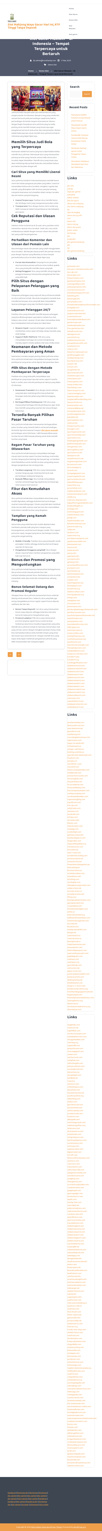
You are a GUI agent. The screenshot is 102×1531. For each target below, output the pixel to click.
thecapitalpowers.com (76, 647)
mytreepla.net (73, 1205)
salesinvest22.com (75, 1323)
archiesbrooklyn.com (76, 873)
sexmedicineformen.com (77, 624)
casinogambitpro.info (76, 283)
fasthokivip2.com (74, 387)
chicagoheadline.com (75, 1039)
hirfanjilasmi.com (74, 585)
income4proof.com (75, 1069)
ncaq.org (71, 1081)
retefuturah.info (74, 1276)
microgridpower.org (75, 594)
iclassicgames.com (75, 381)
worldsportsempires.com (77, 538)
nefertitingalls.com (75, 1063)
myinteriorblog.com (75, 1347)
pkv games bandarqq (75, 242)
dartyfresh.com (73, 1089)
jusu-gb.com (72, 272)
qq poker (25, 1504)
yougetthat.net (73, 369)
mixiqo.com (72, 597)
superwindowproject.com (77, 953)
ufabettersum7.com (75, 671)
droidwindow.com (74, 1338)
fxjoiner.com (72, 1427)
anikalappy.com (73, 1255)
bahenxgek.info (73, 298)
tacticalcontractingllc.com (78, 644)
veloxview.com (73, 698)
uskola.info (71, 1294)
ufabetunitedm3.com (76, 680)
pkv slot (70, 185)
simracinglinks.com (75, 778)
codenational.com (74, 1436)
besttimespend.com (75, 573)
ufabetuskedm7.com (75, 686)
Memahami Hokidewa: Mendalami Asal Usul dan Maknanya (80, 164)
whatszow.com (73, 1128)
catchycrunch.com (74, 1057)
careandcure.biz (73, 576)
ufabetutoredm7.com (76, 692)
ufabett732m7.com (75, 1332)
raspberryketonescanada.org (79, 1368)
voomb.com (72, 470)
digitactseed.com (74, 1152)
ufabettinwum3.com (75, 677)
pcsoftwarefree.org (75, 1095)
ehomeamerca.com (75, 1131)
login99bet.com (73, 1030)
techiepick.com (73, 1353)
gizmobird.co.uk (73, 731)
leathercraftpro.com (75, 591)
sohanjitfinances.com (76, 636)
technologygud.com (75, 511)
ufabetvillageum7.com (76, 1237)
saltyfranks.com (74, 808)
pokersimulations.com (76, 1208)
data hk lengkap (73, 212)
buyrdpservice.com (75, 360)
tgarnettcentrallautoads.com (79, 755)
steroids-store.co (74, 891)
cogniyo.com (72, 579)
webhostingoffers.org (76, 1125)
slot (69, 218)
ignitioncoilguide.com (76, 1453)
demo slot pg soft (74, 215)
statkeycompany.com (76, 793)
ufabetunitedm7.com (75, 683)
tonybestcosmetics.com (77, 1421)
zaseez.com (72, 1054)
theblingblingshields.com (77, 440)
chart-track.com (74, 852)
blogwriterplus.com (75, 278)
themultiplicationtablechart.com (80, 997)
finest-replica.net (74, 1314)
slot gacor (73, 34)
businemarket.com (75, 405)
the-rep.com (72, 805)
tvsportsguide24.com (76, 476)
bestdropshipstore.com (77, 1140)
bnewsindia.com (73, 1350)
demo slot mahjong (75, 203)
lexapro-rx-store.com (76, 985)
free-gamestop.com (75, 328)
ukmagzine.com (73, 334)
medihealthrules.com (76, 1370)
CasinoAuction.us (74, 938)
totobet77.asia (73, 656)
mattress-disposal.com (76, 499)
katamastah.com (74, 544)
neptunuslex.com (74, 740)
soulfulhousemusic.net (76, 639)
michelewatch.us (74, 746)
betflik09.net (72, 1078)
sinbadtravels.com (74, 331)
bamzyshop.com (74, 1356)
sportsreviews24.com (76, 479)
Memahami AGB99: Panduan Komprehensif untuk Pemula (80, 117)
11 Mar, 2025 (66, 60)
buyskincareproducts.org (77, 988)
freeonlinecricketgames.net (78, 864)
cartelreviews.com (75, 1143)
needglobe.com (73, 600)
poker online (72, 230)
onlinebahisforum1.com (77, 1036)
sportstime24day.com (76, 434)
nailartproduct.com (75, 1149)
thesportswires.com (75, 425)
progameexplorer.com (76, 1439)
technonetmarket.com (76, 1285)
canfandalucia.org (74, 1379)
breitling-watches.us (75, 752)
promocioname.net (75, 858)
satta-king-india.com (75, 1169)
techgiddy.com (73, 307)
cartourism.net (73, 968)
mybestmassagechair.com (78, 920)
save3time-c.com (74, 763)
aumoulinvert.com (74, 947)
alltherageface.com (75, 1433)
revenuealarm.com (75, 1447)
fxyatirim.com (73, 1116)
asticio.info (71, 553)
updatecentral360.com (76, 541)
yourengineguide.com (76, 1382)
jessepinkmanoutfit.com (77, 343)
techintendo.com (74, 1134)
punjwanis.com (73, 266)
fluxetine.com (73, 926)
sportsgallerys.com (75, 449)
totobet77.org (73, 659)
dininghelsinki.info (74, 1258)
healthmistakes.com (75, 520)
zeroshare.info (73, 820)
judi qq (70, 188)
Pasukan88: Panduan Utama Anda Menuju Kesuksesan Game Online (79, 139)
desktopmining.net (74, 979)
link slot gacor (73, 200)
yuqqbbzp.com (73, 1178)
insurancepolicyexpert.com (78, 790)
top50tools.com (74, 802)
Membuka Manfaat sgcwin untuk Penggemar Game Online (78, 152)
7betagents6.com (74, 1181)
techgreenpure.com (75, 1137)
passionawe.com (74, 606)
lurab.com (71, 1450)
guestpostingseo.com (76, 280)
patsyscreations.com (76, 1066)
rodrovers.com (73, 1163)
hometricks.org (73, 588)
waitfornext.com (74, 1299)
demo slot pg (72, 224)
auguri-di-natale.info (75, 743)
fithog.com (71, 897)
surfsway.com (73, 1146)
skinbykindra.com (74, 1430)
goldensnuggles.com (75, 354)
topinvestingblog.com (76, 799)
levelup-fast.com (74, 1202)
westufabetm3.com (75, 701)
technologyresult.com (76, 1122)
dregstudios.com (74, 840)
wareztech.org (73, 337)
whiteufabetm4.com (75, 1252)
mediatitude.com (74, 772)
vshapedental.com (74, 1376)
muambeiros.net (74, 876)
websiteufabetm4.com (76, 1249)
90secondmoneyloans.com (78, 1157)
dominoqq (71, 233)
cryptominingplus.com (76, 393)
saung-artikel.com (74, 384)
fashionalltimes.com (75, 1409)
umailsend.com (73, 346)
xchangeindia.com (74, 1394)
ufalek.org (71, 496)
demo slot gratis (74, 227)
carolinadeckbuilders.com (77, 796)
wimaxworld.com (74, 861)
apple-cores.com (74, 971)
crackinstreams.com (75, 1187)
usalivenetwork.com (75, 310)
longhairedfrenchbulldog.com (79, 399)
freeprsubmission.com (76, 1341)
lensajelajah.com (74, 1075)
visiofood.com (73, 1335)
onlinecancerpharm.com (77, 494)
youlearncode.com (75, 1113)
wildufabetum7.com (75, 707)
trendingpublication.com (77, 662)
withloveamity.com (75, 1110)
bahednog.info (73, 295)
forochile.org (72, 849)
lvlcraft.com (72, 1154)
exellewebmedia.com (76, 325)
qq (68, 209)
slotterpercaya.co (74, 630)
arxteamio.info (73, 559)
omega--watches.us (75, 749)
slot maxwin (23, 1498)
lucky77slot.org (73, 485)
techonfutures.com (75, 1362)
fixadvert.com (73, 757)
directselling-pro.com (76, 1444)
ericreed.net (72, 923)
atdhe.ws (71, 911)
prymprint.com (73, 568)
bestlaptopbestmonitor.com (79, 900)
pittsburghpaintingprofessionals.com (82, 609)
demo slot (71, 221)
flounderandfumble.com (77, 1270)
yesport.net (72, 363)
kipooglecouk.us (73, 941)
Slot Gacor (73, 14)
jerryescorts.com (74, 464)
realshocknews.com (75, 514)
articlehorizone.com (75, 1175)
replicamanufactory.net (77, 1211)
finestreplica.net (74, 1267)
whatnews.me (73, 1308)
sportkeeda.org (73, 570)
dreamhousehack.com (76, 1400)
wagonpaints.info (74, 1297)
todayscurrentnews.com (77, 653)
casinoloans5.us (73, 935)
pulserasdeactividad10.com (78, 974)
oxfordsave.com (74, 378)
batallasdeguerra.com (76, 837)
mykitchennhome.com (76, 944)
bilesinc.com (72, 823)
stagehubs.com (73, 1024)
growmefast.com (74, 488)
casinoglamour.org (75, 1000)
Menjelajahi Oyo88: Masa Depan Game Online (79, 128)
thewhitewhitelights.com (77, 908)
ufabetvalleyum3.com (76, 695)
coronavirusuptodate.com (78, 1184)
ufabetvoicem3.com (75, 1240)
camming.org (72, 1042)
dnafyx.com (72, 1101)
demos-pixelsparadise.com (78, 769)
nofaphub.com (73, 1060)
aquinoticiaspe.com (75, 396)
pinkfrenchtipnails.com (76, 443)
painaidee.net (72, 417)
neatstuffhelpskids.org (76, 843)
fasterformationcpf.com (77, 352)
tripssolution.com (74, 1166)
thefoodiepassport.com (77, 950)
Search (74, 86)
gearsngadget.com (75, 1193)
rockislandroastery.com (77, 1442)
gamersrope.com (74, 322)
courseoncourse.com (76, 289)
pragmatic (71, 239)
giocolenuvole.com (75, 1104)
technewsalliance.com (76, 1282)
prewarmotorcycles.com (77, 775)
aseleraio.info (73, 550)
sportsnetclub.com (75, 372)
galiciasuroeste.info (75, 834)
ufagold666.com (74, 1344)
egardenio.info (73, 556)
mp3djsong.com (73, 734)
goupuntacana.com (75, 1048)
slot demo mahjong (75, 206)
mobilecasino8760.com (76, 929)
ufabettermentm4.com (76, 668)
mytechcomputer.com (76, 1456)
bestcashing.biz (73, 867)
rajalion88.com (73, 1045)
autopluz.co (72, 760)
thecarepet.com (73, 275)
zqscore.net (72, 547)
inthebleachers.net (75, 982)
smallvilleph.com (74, 831)
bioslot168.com (73, 1459)
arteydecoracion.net (75, 894)
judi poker (71, 194)
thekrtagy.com (73, 1391)
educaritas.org (73, 1072)
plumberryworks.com (76, 612)
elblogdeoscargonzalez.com (78, 885)
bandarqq (11, 1492)
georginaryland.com (75, 902)
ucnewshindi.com (74, 316)
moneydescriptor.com (76, 411)
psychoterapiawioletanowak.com (81, 615)
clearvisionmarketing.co (77, 1302)
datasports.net (73, 455)
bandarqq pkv (32, 1501)
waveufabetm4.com (75, 1243)
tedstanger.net (73, 1288)
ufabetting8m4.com (75, 1226)
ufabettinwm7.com (75, 674)
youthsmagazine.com (76, 414)
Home (71, 8)
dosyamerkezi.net (74, 781)
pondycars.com (73, 1359)
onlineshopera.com (75, 1086)
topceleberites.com (75, 1223)
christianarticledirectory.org (78, 1006)
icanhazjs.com (73, 959)
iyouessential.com (74, 1107)
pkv (68, 236)
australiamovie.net (75, 728)
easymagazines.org (75, 582)
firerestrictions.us (74, 870)
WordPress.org (79, 1527)
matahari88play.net (75, 408)
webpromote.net (74, 888)
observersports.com (75, 390)
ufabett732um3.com (75, 1291)
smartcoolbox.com (75, 633)
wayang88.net (73, 1246)
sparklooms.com (74, 641)
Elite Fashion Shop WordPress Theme (46, 1527)
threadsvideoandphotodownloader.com (83, 304)
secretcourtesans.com (76, 1033)
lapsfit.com (72, 1199)
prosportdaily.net (74, 1320)
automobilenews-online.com (79, 1406)
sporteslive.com (74, 437)
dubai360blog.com (75, 482)
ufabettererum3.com (76, 665)
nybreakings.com (74, 1385)
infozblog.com (73, 879)
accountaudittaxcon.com (77, 565)
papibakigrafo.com (75, 956)
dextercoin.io (72, 1003)
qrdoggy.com (72, 508)
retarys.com (72, 349)
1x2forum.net (72, 1027)
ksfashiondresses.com (76, 523)
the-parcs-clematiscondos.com (80, 269)
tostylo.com (72, 366)
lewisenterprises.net (75, 1092)
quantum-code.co (74, 1305)
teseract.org (72, 1326)
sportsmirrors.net (74, 452)
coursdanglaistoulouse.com (78, 737)
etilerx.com (72, 1264)
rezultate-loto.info (75, 1214)
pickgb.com (71, 517)
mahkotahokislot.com (76, 491)
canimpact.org (73, 962)
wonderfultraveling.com (77, 855)
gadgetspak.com (74, 1190)
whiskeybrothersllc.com (77, 704)
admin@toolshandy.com (46, 60)
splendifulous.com (74, 1217)
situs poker (44, 1504)
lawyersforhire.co (74, 402)
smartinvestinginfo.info (77, 1279)
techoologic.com (74, 1365)
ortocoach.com (73, 603)
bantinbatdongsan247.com (78, 292)
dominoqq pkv (22, 1492)
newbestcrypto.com (75, 375)
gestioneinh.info (73, 1317)
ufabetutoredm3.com (76, 689)
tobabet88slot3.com (75, 650)
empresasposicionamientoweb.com (82, 1418)
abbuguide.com (73, 1119)
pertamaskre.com (74, 301)
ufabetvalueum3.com (76, 1231)
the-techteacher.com (76, 1403)
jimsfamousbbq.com (75, 722)
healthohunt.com (74, 1273)
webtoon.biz (72, 423)
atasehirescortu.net (75, 458)
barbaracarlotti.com (75, 976)
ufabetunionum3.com (76, 1228)
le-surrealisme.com (75, 784)
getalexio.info (73, 562)
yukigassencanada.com (76, 1172)
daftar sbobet (73, 197)
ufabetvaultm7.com (75, 1234)
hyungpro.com (73, 428)
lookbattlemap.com (75, 357)
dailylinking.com (73, 1098)
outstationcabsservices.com (79, 1388)
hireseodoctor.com (75, 1196)
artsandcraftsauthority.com (78, 1462)
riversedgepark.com (75, 1051)
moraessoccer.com (75, 846)
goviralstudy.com (74, 965)
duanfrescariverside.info (77, 1261)
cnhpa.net (71, 529)
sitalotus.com (73, 532)
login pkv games (73, 191)
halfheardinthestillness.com (78, 917)
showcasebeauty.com (76, 787)
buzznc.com (72, 1424)
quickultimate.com (74, 618)
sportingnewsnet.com (76, 431)
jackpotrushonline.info (76, 313)
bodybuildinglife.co (75, 505)
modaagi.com (72, 829)
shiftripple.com (73, 627)
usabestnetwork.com (76, 340)
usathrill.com (72, 1373)
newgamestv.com (74, 446)
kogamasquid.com (74, 994)
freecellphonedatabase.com (78, 319)
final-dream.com (74, 1311)
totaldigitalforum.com (76, 1412)
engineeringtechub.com (76, 461)
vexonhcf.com (73, 766)
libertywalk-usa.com (75, 725)
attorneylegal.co (74, 467)
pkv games (12, 1495)
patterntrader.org (74, 526)
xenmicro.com (73, 1083)
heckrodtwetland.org (76, 914)
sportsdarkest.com (75, 420)
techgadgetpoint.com (76, 473)
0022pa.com (72, 817)
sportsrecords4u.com (76, 1220)
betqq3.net (71, 932)
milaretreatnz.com (75, 826)
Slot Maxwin (72, 27)
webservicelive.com (75, 1465)
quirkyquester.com (75, 621)
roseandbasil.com (74, 905)
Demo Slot (73, 20)
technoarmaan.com (75, 1415)
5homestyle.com (74, 1009)
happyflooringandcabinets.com (80, 502)
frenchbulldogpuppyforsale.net (80, 991)
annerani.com (72, 811)
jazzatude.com (73, 814)
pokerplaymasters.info (76, 286)
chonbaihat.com (73, 882)
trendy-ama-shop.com (76, 1329)
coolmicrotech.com (75, 1397)
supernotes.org (73, 535)
